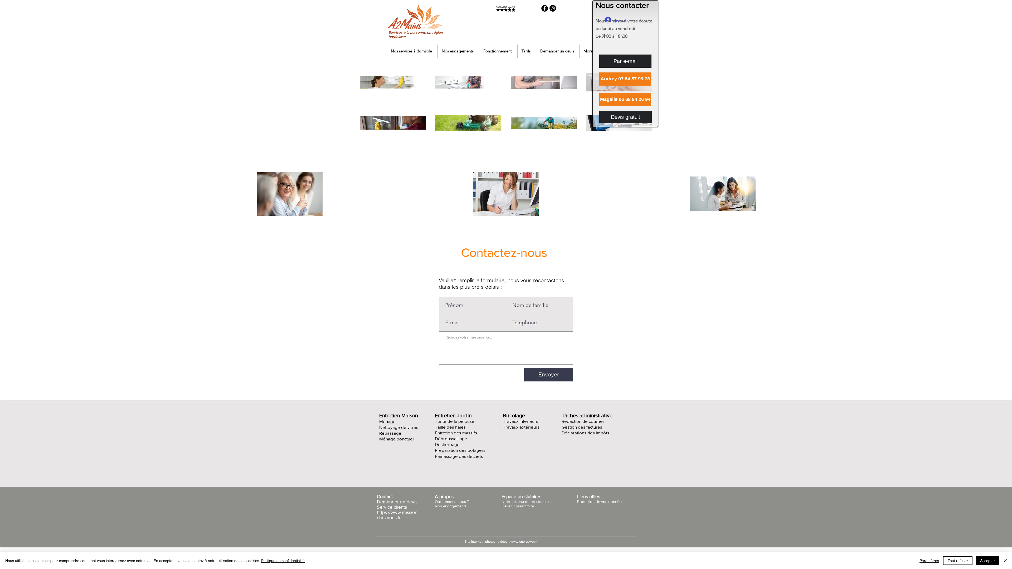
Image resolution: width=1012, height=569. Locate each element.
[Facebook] (544, 8)
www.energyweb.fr (524, 541)
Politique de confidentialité (283, 560)
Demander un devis (397, 501)
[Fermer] (1006, 560)
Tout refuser (958, 560)
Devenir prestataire (518, 506)
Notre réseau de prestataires (526, 501)
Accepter (987, 560)
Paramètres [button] (929, 560)
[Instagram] (552, 8)
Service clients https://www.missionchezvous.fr (397, 512)
